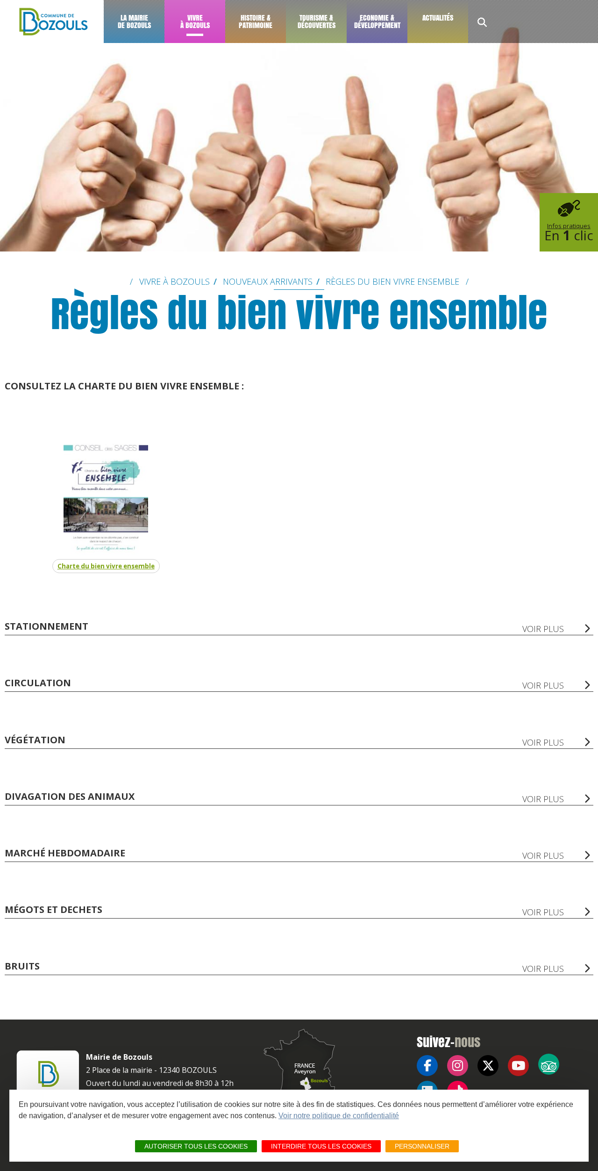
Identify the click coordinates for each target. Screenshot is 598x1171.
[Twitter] (487, 1065)
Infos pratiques (568, 233)
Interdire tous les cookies (321, 1146)
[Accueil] (52, 21)
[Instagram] (457, 1065)
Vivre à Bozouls (195, 21)
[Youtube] (518, 1065)
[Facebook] (427, 1065)
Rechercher (482, 23)
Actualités (437, 17)
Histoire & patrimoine (255, 21)
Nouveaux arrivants (268, 281)
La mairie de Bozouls (134, 21)
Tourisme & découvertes (316, 21)
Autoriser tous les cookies (196, 1146)
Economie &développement (377, 21)
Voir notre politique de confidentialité (338, 1116)
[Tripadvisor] (548, 1064)
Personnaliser (422, 1146)
